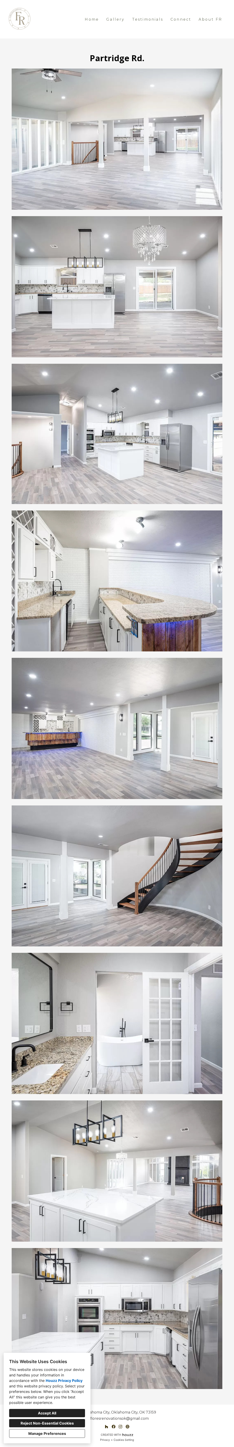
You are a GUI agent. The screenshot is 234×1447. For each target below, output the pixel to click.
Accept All (47, 1413)
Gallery (115, 19)
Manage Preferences (47, 1433)
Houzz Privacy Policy (64, 1380)
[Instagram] (120, 1426)
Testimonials (147, 19)
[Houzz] (106, 1426)
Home (92, 19)
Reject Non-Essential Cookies (47, 1423)
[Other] (127, 1426)
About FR (210, 19)
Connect (180, 19)
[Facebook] (113, 1426)
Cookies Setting (124, 1439)
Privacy (105, 1439)
